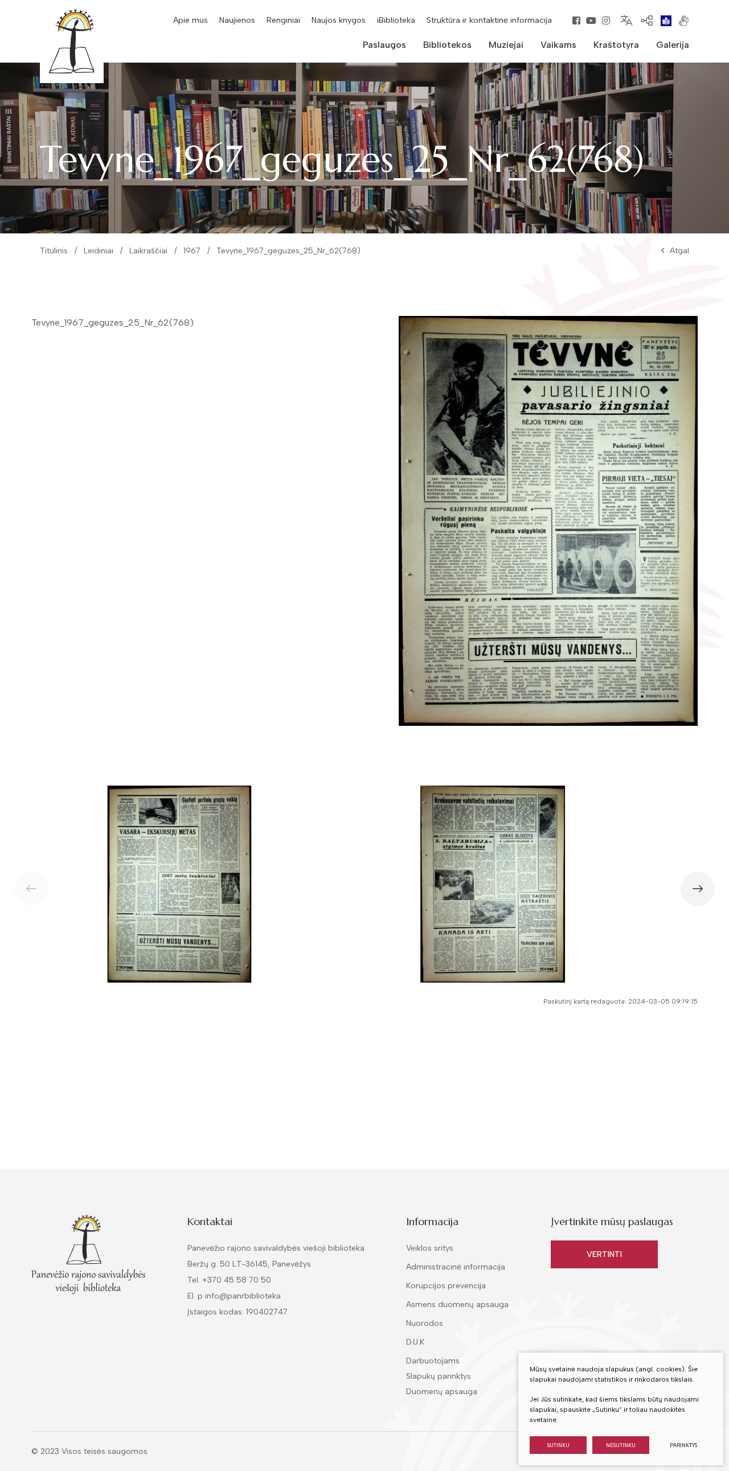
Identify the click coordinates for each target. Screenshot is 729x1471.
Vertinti (604, 1254)
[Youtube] (591, 20)
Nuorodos (424, 1323)
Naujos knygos (339, 20)
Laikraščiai (148, 251)
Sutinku (558, 1445)
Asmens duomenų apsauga (457, 1304)
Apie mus (190, 20)
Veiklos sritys (429, 1248)
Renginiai (283, 20)
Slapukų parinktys (438, 1376)
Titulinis (54, 251)
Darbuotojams (433, 1361)
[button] (698, 889)
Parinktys (683, 1445)
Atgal (679, 251)
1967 (191, 251)
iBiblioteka (396, 20)
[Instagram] (606, 20)
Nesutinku (621, 1445)
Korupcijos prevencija (446, 1286)
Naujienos (237, 20)
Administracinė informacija (455, 1267)
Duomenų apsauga (441, 1391)
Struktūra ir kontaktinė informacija (489, 20)
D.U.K (415, 1342)
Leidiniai (98, 251)
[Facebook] (576, 20)
